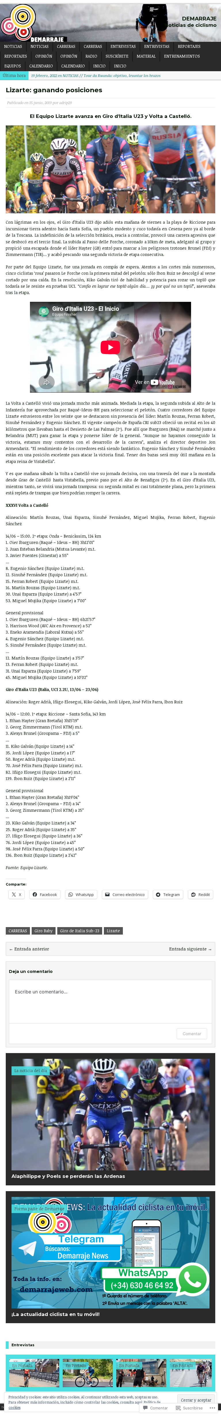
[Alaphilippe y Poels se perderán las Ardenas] (110, 1167)
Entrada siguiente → (190, 949)
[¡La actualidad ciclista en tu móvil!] (110, 1305)
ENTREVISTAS (123, 46)
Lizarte (113, 930)
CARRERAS (66, 46)
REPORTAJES (189, 46)
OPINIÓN (43, 56)
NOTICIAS (13, 46)
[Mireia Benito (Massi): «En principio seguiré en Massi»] (81, 1373)
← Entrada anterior (29, 949)
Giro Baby (44, 930)
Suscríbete (117, 56)
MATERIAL (146, 56)
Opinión (68, 56)
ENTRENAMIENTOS (182, 56)
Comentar (192, 1033)
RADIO (91, 56)
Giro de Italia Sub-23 (79, 930)
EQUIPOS (12, 66)
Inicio (99, 66)
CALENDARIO (41, 66)
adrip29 (65, 102)
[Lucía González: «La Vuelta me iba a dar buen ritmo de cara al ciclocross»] (27, 1373)
